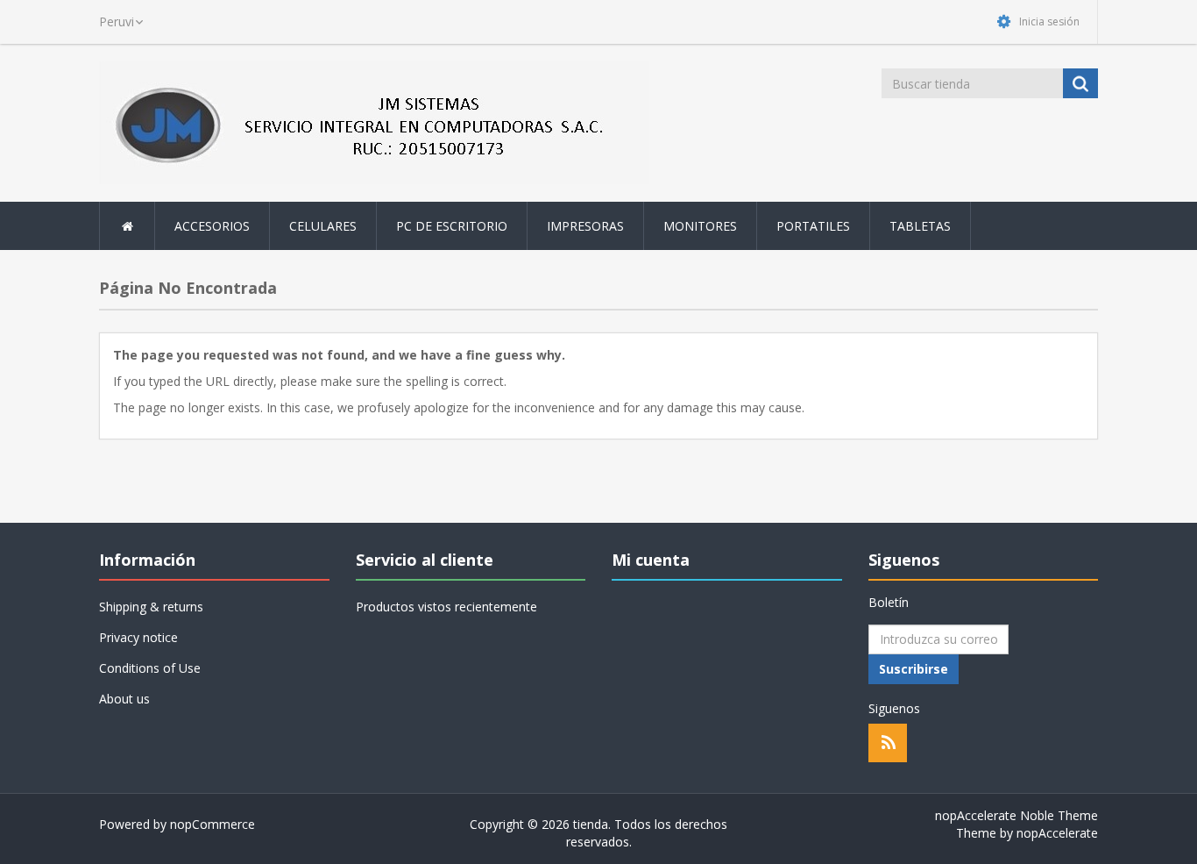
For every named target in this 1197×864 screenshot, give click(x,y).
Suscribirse (913, 668)
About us (124, 698)
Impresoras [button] (585, 226)
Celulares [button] (323, 226)
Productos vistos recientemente (446, 606)
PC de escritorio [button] (451, 226)
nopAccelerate (1057, 833)
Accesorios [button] (212, 226)
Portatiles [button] (813, 226)
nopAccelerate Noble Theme (1016, 815)
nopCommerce (212, 824)
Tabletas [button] (920, 226)
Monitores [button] (700, 226)
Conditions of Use (150, 668)
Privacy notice (138, 637)
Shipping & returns (151, 606)
